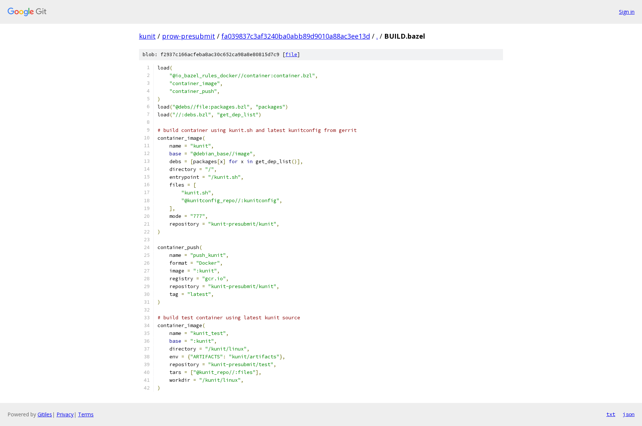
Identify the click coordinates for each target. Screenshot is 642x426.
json (629, 414)
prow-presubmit (188, 36)
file (291, 54)
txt (610, 414)
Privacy (65, 414)
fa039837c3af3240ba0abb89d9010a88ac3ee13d (295, 36)
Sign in (627, 11)
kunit (147, 36)
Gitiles (45, 414)
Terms (86, 414)
